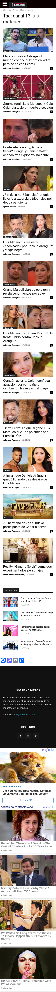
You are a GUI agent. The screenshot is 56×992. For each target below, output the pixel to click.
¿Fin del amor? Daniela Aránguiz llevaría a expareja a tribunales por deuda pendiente (27, 198)
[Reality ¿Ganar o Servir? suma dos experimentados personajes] (28, 550)
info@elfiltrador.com (24, 714)
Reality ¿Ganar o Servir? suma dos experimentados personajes (27, 568)
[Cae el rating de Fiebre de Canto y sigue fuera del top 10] (10, 602)
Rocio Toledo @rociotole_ (14, 574)
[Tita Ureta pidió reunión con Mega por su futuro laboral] (10, 616)
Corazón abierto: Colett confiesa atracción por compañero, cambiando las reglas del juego (26, 384)
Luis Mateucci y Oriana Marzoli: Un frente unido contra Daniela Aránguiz (28, 337)
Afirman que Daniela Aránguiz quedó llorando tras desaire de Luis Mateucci (25, 479)
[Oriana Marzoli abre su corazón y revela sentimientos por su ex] (28, 273)
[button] (5, 4)
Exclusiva (8, 561)
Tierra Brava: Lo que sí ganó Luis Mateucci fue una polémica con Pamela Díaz (26, 432)
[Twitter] (36, 736)
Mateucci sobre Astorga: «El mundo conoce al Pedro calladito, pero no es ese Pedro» (27, 60)
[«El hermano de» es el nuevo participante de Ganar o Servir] (28, 506)
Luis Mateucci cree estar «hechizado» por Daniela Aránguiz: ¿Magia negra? (28, 246)
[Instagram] (28, 736)
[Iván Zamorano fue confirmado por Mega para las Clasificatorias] (10, 645)
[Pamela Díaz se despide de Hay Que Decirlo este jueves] (10, 630)
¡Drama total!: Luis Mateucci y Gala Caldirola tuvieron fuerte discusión (28, 105)
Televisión (8, 51)
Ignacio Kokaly (9, 206)
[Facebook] (20, 736)
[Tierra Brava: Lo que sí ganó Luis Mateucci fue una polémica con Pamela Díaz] (28, 411)
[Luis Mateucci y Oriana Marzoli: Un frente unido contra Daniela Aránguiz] (28, 317)
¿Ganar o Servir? (10, 98)
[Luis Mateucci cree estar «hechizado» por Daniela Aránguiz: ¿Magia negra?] (28, 226)
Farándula (8, 189)
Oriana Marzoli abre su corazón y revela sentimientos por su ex (26, 291)
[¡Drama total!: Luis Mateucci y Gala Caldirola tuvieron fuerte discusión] (28, 87)
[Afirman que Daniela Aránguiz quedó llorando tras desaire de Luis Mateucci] (28, 459)
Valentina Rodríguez (11, 68)
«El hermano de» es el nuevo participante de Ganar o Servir (24, 525)
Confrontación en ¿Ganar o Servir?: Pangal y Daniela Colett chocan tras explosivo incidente (26, 151)
